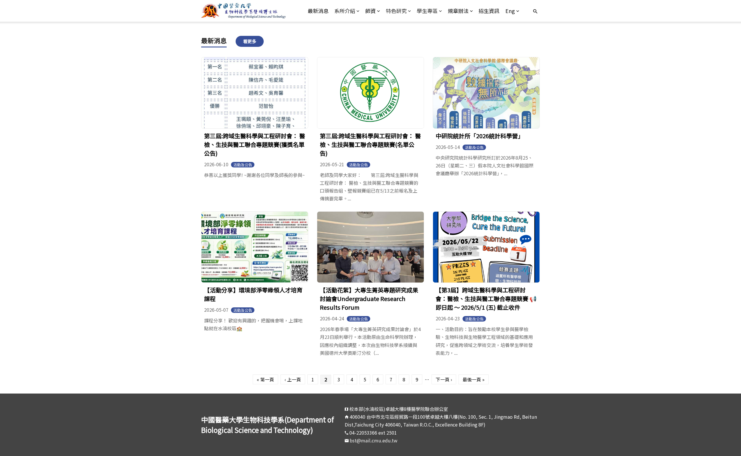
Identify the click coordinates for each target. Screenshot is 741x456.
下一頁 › (444, 379)
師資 (370, 10)
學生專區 (427, 10)
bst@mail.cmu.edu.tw (373, 440)
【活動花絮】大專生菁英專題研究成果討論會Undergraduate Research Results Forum (369, 298)
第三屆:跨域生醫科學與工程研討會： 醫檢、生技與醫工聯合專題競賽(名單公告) (370, 144)
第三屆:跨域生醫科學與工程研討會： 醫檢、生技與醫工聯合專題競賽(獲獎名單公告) (254, 144)
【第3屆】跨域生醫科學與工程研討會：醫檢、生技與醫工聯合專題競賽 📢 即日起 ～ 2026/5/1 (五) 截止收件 (486, 298)
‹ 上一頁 (293, 379)
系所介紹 (344, 10)
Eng (510, 10)
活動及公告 (242, 164)
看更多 (249, 41)
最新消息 (318, 10)
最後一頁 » (474, 379)
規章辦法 (458, 10)
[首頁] (243, 11)
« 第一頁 (265, 379)
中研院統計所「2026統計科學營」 (480, 136)
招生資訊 (488, 10)
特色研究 (396, 10)
